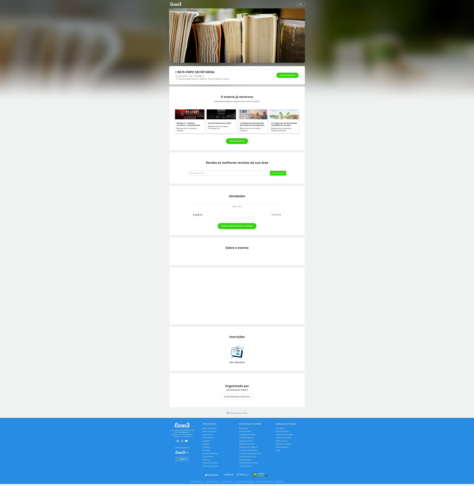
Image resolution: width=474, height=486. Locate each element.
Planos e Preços (281, 441)
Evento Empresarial (209, 429)
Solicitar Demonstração (284, 435)
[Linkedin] (177, 442)
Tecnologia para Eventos (248, 451)
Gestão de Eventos (246, 441)
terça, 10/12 (237, 206)
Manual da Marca (212, 482)
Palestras (205, 460)
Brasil (182, 459)
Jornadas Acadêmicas (210, 454)
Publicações (243, 429)
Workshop (206, 451)
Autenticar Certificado (283, 444)
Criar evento (280, 429)
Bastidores (280, 482)
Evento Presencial (209, 432)
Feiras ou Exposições (210, 466)
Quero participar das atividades (237, 226)
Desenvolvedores (282, 447)
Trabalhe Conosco (197, 482)
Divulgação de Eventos (247, 435)
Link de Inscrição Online (247, 457)
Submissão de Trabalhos (248, 447)
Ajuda (278, 451)
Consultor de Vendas (283, 438)
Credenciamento (245, 466)
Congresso (206, 441)
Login (300, 4)
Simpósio (205, 444)
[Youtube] (186, 442)
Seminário (206, 447)
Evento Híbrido (207, 438)
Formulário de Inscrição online (250, 454)
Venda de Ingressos (246, 438)
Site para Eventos (245, 460)
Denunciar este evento (238, 413)
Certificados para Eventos (248, 463)
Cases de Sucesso (282, 432)
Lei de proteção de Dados (244, 482)
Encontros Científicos (210, 463)
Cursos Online (207, 457)
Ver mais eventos (237, 141)
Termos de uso (227, 482)
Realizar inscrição (287, 75)
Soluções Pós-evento (247, 444)
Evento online (207, 435)
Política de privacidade (265, 482)
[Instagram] (182, 442)
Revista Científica (245, 432)
